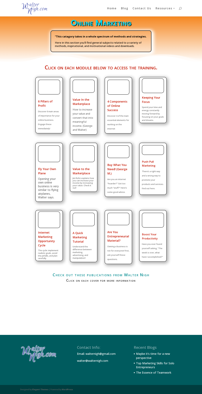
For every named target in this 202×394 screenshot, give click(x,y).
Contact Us (142, 8)
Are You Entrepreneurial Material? (118, 236)
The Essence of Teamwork (153, 372)
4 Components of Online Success (117, 106)
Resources (163, 8)
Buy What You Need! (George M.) (117, 169)
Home (112, 8)
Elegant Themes (40, 389)
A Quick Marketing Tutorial (80, 237)
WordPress (67, 389)
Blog (124, 8)
